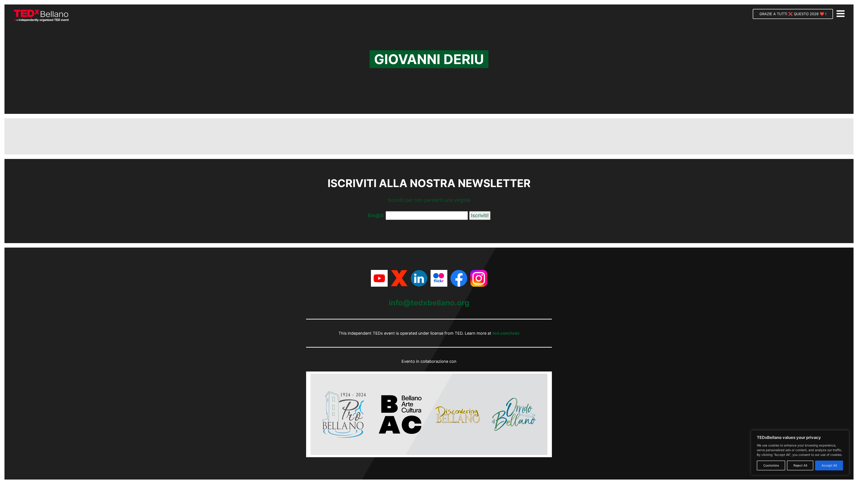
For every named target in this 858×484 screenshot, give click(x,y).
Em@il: (377, 215)
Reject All (800, 465)
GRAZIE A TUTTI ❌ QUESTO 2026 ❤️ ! (792, 14)
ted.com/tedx (506, 333)
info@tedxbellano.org (429, 302)
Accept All (829, 465)
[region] (800, 452)
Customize (771, 465)
